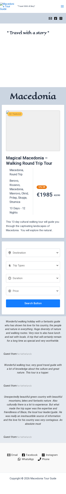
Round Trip (16, 174)
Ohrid (24, 193)
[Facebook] (55, 18)
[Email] (50, 18)
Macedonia (16, 170)
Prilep (13, 197)
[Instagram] (60, 18)
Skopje (22, 197)
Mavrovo (15, 193)
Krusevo (15, 185)
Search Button (33, 303)
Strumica (15, 202)
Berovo (14, 180)
